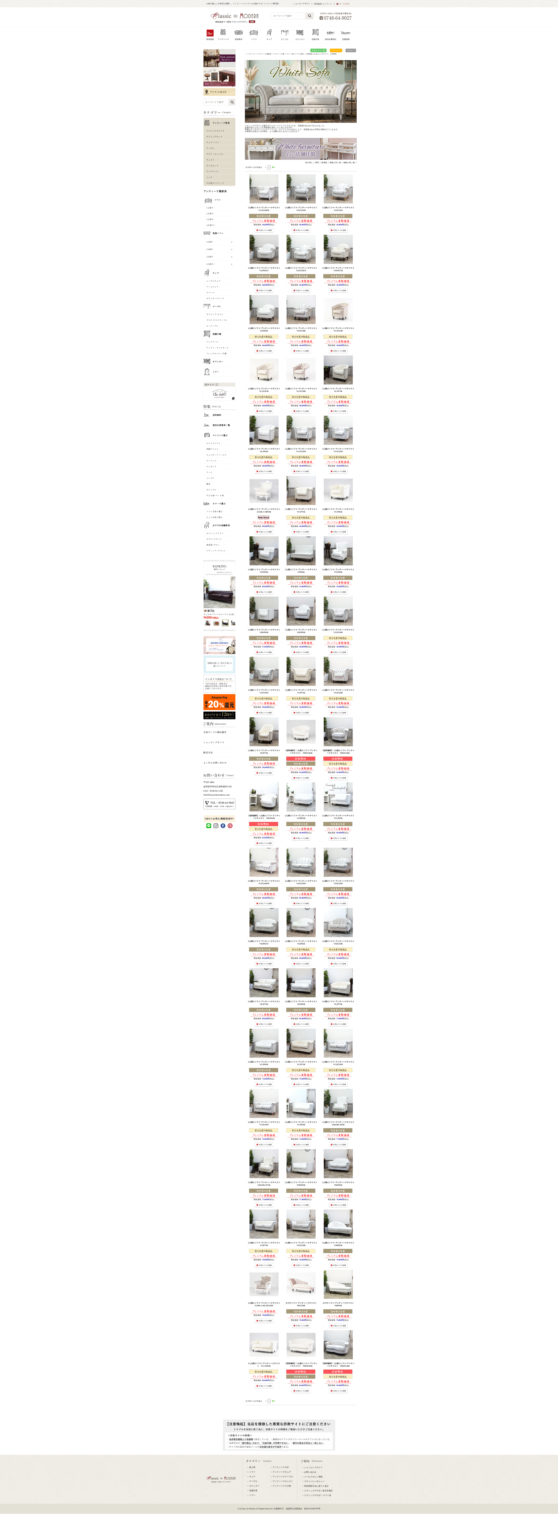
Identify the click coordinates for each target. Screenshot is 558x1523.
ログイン (351, 50)
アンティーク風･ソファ (281, 54)
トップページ (250, 54)
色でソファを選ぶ (298, 54)
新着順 (324, 162)
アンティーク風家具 (264, 54)
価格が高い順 (349, 162)
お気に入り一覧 (318, 50)
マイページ (336, 50)
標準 (317, 162)
